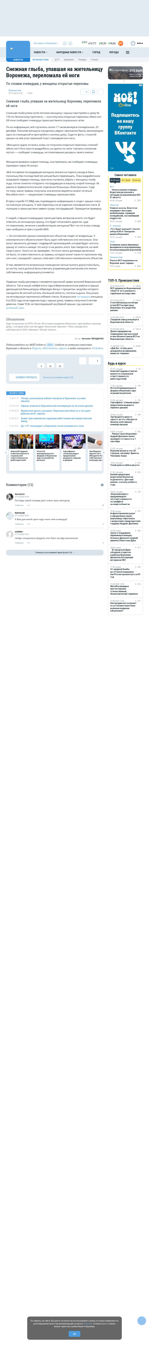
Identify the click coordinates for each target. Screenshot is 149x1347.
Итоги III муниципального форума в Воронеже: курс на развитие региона (47, 455)
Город (96, 52)
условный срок (15, 307)
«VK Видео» (97, 348)
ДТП (57, 59)
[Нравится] (12, 362)
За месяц (136, 180)
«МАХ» (50, 344)
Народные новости (69, 52)
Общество (114, 205)
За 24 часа (115, 180)
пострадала (83, 296)
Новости (40, 52)
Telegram (36, 348)
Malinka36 (20, 512)
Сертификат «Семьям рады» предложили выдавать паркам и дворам (72, 455)
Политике (87, 1324)
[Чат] (141, 1320)
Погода (114, 52)
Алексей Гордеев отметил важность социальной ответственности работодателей (20, 455)
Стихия (94, 59)
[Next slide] (103, 452)
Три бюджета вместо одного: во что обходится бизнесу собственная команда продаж (99, 455)
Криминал (69, 59)
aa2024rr (19, 531)
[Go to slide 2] (126, 81)
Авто (112, 186)
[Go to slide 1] (124, 81)
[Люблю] (31, 362)
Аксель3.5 (19, 494)
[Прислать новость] (120, 43)
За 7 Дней (126, 180)
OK (74, 1334)
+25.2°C (92, 43)
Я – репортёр (115, 226)
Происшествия (40, 59)
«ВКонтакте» (49, 348)
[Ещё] (128, 53)
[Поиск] (138, 52)
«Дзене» (63, 348)
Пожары (82, 59)
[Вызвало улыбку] (22, 362)
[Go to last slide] (6, 452)
